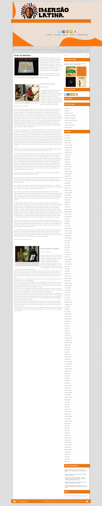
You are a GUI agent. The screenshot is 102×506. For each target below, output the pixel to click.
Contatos (72, 34)
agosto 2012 (68, 452)
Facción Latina (68, 122)
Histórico (49, 34)
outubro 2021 (68, 235)
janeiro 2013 (68, 440)
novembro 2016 (68, 337)
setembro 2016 (68, 342)
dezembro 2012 (68, 442)
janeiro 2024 (68, 188)
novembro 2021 (68, 233)
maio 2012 (67, 459)
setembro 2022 (68, 216)
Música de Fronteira (69, 125)
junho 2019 (67, 295)
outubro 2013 (68, 418)
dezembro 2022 (68, 211)
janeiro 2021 (68, 257)
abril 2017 (67, 330)
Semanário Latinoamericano (21, 48)
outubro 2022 (68, 214)
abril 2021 (67, 249)
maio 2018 (67, 307)
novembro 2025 (68, 147)
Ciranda (66, 110)
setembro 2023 (68, 197)
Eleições (75, 495)
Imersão (78, 495)
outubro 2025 (68, 150)
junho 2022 (67, 221)
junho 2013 (67, 428)
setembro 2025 (68, 152)
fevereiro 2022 (68, 228)
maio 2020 (67, 271)
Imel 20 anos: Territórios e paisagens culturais (48, 51)
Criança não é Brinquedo (70, 115)
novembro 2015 (68, 364)
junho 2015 (67, 376)
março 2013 (67, 435)
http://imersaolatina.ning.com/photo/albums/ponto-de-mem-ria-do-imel (33, 77)
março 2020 (67, 276)
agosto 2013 (68, 423)
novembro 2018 (68, 302)
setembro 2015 (68, 368)
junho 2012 (67, 456)
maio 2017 (67, 328)
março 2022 (67, 226)
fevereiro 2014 (68, 411)
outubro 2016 (68, 340)
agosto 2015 (68, 371)
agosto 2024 (68, 180)
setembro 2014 (68, 397)
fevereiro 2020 (68, 278)
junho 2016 (67, 347)
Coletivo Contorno (69, 113)
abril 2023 (67, 204)
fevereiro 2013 (68, 437)
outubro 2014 (68, 395)
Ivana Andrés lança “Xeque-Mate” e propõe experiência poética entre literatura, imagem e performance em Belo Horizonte (75, 478)
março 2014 (67, 409)
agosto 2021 (68, 240)
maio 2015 (67, 378)
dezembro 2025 (68, 145)
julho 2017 (67, 323)
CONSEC (68, 495)
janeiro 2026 (68, 142)
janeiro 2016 (68, 359)
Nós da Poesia (68, 127)
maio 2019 (67, 297)
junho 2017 (67, 326)
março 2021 (67, 252)
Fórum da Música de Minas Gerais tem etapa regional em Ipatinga (75, 475)
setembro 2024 (68, 178)
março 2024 (67, 185)
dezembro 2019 (68, 283)
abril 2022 (67, 223)
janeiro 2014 (68, 414)
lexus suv (78, 501)
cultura (71, 495)
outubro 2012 (68, 447)
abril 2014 (67, 406)
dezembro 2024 (68, 171)
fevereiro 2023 (68, 209)
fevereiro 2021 (68, 254)
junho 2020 (67, 268)
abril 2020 (67, 273)
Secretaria (85, 495)
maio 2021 (67, 247)
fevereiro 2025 (68, 166)
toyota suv (74, 501)
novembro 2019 (68, 285)
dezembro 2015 (68, 361)
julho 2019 (67, 292)
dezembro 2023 (68, 190)
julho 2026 (67, 135)
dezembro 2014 (68, 390)
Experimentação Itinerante (71, 120)
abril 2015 (67, 380)
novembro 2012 (68, 444)
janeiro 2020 (68, 280)
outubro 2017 (68, 316)
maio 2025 (67, 161)
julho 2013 (67, 425)
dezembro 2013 (68, 416)
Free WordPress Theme (62, 501)
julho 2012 (67, 454)
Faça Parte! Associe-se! (82, 34)
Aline (65, 495)
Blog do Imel (84, 48)
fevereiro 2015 (68, 385)
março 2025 (67, 164)
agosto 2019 (68, 290)
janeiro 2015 (68, 387)
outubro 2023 (68, 195)
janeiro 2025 (68, 169)
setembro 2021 (68, 238)
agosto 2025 (68, 154)
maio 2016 (67, 349)
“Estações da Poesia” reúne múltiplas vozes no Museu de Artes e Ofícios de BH (76, 482)
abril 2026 (67, 138)
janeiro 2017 (68, 335)
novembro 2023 (68, 192)
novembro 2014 (68, 392)
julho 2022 (67, 218)
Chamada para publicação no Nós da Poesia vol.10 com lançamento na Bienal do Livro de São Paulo (76, 486)
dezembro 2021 (68, 230)
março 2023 (67, 207)
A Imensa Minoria (63, 48)
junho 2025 (67, 159)
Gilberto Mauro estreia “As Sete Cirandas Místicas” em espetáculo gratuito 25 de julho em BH (76, 470)
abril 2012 (67, 461)
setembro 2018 (68, 304)
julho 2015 (67, 373)
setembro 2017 (68, 318)
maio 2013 (67, 430)
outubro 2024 (68, 176)
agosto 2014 (68, 399)
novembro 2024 (68, 173)
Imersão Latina (23, 501)
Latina (81, 495)
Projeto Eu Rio (74, 48)
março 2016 (67, 354)
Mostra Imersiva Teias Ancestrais (23, 51)
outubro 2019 (68, 287)
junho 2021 (67, 245)
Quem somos (57, 34)
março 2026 (67, 140)
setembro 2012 (68, 449)
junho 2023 (67, 202)
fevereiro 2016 (68, 356)
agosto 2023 (68, 199)
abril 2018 (67, 309)
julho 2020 (67, 266)
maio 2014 (67, 404)
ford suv (83, 501)
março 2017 (67, 333)
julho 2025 (67, 157)
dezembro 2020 (68, 259)
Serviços (65, 34)
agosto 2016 (68, 345)
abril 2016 (67, 352)
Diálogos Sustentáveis (70, 117)
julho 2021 (67, 242)
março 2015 (67, 383)
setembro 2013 (68, 421)
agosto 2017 (68, 321)
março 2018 (67, 311)
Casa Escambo (53, 48)
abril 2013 (67, 433)
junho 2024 (67, 183)
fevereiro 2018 (68, 314)
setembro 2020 (68, 264)
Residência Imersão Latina (39, 48)
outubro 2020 (68, 261)
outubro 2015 (68, 366)
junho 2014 (67, 402)
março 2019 (67, 299)
